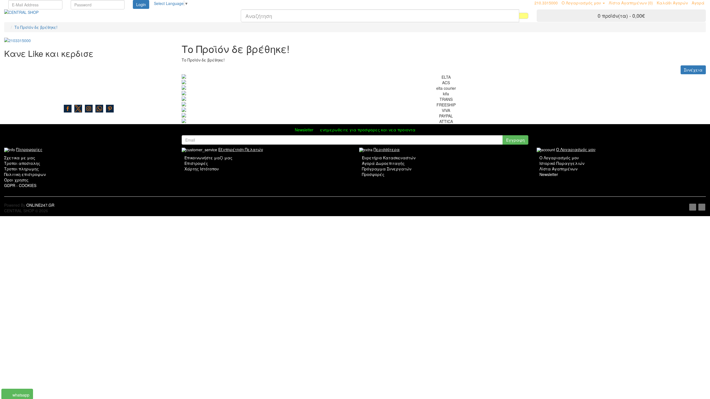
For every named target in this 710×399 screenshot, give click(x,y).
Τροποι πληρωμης (21, 169)
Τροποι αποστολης (22, 163)
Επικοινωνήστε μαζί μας (208, 157)
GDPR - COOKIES (20, 185)
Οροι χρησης (16, 180)
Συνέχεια (693, 70)
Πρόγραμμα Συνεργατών (386, 169)
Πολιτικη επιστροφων (25, 174)
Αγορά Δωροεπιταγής (383, 163)
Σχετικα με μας (19, 157)
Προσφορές (373, 174)
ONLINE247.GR (40, 205)
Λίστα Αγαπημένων (558, 169)
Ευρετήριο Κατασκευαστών (388, 157)
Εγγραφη (515, 140)
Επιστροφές (196, 163)
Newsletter (548, 174)
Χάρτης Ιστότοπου (201, 169)
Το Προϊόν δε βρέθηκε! (35, 27)
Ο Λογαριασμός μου (559, 157)
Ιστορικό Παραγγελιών (561, 163)
